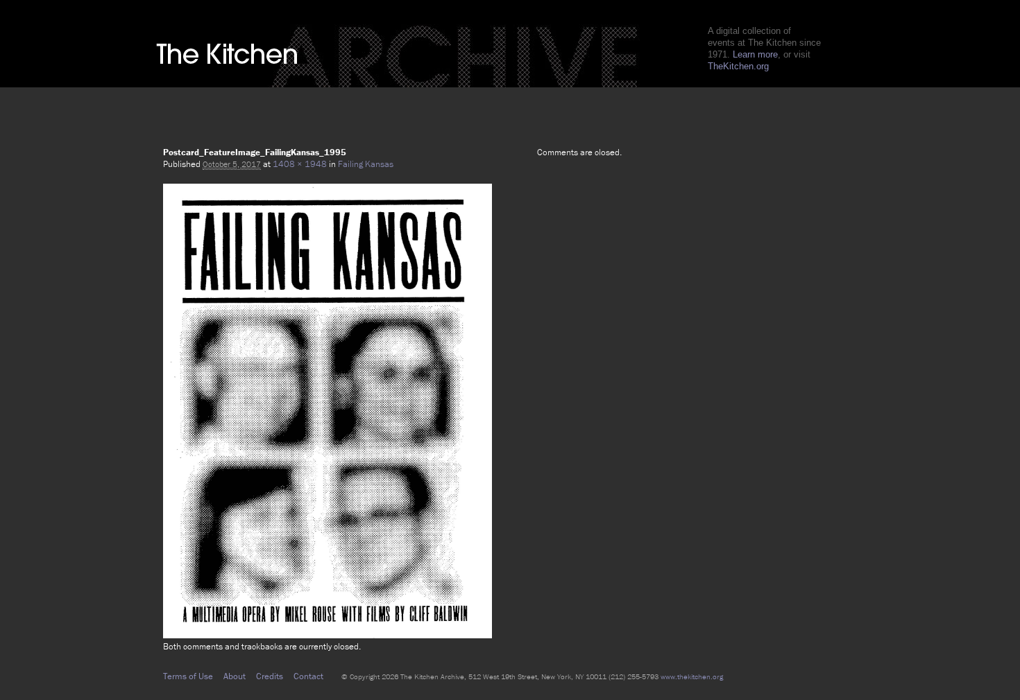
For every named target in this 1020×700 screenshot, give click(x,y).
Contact (308, 676)
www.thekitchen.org (692, 676)
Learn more (755, 54)
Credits (269, 676)
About (234, 676)
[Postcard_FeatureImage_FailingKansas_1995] (327, 635)
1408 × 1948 (300, 164)
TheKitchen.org (738, 66)
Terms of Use (188, 676)
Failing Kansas (365, 164)
